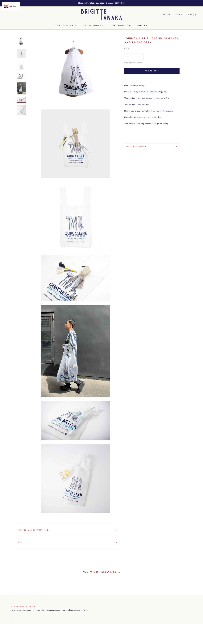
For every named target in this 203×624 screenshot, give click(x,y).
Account (167, 15)
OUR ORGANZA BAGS (67, 25)
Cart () (191, 14)
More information (136, 146)
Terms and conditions (31, 610)
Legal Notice (16, 610)
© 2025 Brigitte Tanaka (23, 606)
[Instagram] (12, 616)
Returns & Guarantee (50, 610)
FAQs (19, 542)
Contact (78, 610)
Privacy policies (67, 610)
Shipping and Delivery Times (33, 530)
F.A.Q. (85, 610)
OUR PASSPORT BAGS (95, 25)
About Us (142, 25)
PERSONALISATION (121, 25)
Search (179, 15)
